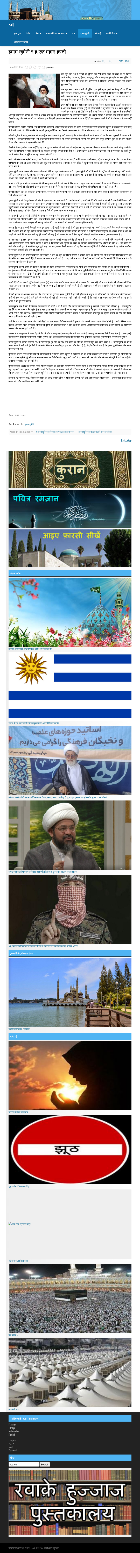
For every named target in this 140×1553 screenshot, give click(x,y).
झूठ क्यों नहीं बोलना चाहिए (19, 1186)
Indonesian (14, 1431)
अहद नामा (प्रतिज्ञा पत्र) (18, 1261)
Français (12, 1424)
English (12, 1435)
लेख (37, 33)
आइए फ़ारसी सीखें (21, 42)
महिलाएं (98, 33)
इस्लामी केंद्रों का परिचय (21, 953)
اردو (11, 1447)
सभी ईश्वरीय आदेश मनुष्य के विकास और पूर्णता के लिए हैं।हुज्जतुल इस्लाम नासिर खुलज (43, 872)
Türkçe (12, 1428)
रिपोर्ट (28, 33)
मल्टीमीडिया (111, 33)
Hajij (11, 24)
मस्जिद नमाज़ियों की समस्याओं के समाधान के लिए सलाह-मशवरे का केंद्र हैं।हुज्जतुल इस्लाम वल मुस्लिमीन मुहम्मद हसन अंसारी (58, 797)
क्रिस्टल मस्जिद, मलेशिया (19, 1029)
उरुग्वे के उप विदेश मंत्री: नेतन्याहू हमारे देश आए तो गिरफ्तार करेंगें (34, 723)
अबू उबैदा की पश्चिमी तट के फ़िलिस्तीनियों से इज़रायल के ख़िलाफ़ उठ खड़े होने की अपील (43, 946)
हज (73, 33)
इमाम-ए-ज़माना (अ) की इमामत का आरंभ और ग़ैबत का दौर (30, 649)
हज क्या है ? (13, 1335)
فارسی (12, 1440)
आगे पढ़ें (13, 1036)
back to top (126, 440)
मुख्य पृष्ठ (17, 33)
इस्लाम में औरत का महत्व (18, 1112)
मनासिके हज (14, 1409)
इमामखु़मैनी (84, 33)
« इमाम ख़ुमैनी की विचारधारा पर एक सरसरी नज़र (55, 432)
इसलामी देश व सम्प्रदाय (56, 33)
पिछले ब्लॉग (15, 573)
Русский (13, 1450)
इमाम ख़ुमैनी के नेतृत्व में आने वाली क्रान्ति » (95, 432)
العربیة (12, 1443)
